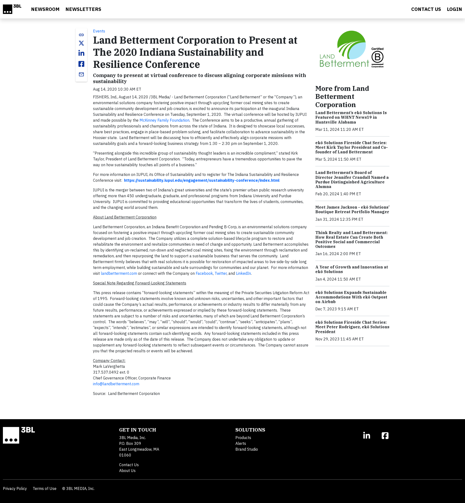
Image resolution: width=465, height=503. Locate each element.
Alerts (240, 443)
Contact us (426, 9)
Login (454, 9)
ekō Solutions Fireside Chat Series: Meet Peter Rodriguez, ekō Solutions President (352, 327)
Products (243, 437)
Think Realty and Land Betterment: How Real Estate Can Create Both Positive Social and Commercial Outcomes (351, 239)
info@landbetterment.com (116, 383)
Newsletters (83, 9)
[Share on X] (81, 43)
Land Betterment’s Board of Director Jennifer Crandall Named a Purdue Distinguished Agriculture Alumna (352, 179)
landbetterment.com (119, 273)
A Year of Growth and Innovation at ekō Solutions (351, 269)
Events (99, 31)
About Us (127, 470)
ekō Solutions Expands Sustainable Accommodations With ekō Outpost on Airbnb (351, 297)
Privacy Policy (15, 488)
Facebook (204, 273)
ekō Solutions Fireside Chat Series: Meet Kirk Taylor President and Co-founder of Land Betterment (351, 147)
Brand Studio (246, 449)
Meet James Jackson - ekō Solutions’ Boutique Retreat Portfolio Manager (352, 209)
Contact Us (129, 464)
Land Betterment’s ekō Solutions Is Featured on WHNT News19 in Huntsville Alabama (351, 117)
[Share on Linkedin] (81, 53)
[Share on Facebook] (81, 64)
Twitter (221, 273)
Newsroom (45, 9)
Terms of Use (44, 488)
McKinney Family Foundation (164, 120)
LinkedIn (243, 273)
